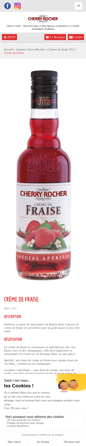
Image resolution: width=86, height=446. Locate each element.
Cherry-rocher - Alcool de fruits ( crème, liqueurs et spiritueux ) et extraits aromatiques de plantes (43, 27)
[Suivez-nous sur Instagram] (17, 6)
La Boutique (57, 37)
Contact (78, 37)
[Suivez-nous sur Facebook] (7, 6)
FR (78, 5)
